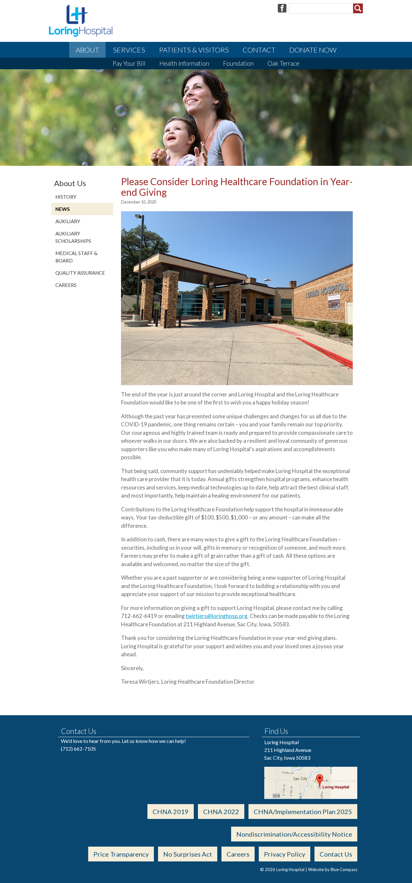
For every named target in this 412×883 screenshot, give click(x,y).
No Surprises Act (187, 854)
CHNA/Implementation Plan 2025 (303, 811)
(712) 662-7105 (78, 748)
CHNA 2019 (171, 811)
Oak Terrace (283, 63)
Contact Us (336, 854)
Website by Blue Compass (332, 869)
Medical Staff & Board (76, 256)
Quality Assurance (80, 273)
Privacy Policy (284, 854)
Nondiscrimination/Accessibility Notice (294, 834)
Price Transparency (121, 854)
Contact (259, 49)
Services (129, 49)
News (62, 209)
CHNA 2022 (221, 811)
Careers (66, 285)
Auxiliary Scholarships (73, 237)
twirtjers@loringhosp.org (217, 615)
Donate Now (313, 49)
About (87, 49)
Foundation (238, 63)
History (65, 197)
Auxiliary (67, 221)
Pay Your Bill (129, 63)
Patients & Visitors (194, 49)
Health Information (184, 63)
